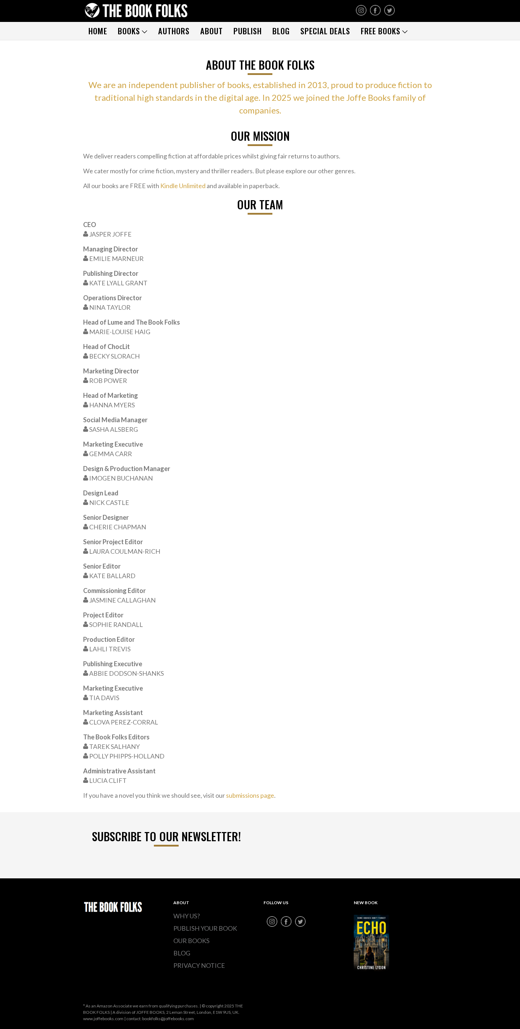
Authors (174, 30)
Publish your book (205, 928)
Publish (247, 30)
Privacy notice (199, 965)
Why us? (186, 916)
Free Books (380, 30)
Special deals (325, 30)
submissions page (250, 795)
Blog (281, 30)
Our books (191, 940)
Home (97, 30)
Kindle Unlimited (183, 186)
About (211, 30)
